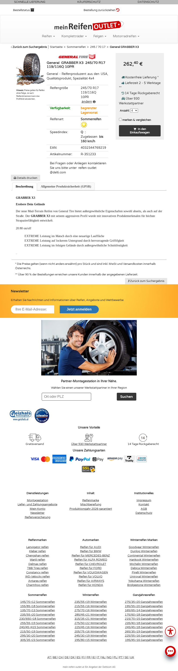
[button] (170, 631)
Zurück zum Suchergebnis (30, 47)
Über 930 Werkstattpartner (89, 444)
